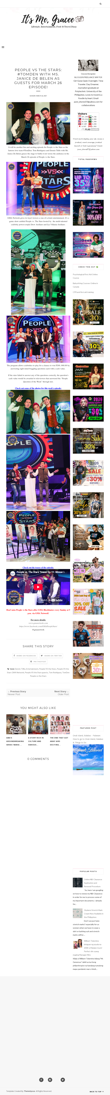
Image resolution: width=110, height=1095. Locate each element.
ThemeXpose (29, 1091)
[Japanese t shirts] (88, 517)
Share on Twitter (53, 656)
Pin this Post (40, 662)
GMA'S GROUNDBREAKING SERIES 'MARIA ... (15, 741)
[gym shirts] (88, 549)
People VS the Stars (47, 669)
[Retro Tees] (88, 388)
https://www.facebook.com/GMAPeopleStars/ (38, 626)
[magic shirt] (88, 225)
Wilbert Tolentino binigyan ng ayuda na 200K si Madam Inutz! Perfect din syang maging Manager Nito (87, 948)
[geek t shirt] (88, 257)
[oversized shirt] (88, 324)
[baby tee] (88, 581)
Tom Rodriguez (55, 672)
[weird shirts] (88, 421)
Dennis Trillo (20, 669)
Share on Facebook (26, 656)
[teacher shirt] (88, 614)
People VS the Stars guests (36, 672)
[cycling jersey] (88, 356)
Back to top (96, 1092)
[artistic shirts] (88, 193)
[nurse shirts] (88, 678)
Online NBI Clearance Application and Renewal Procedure (93, 883)
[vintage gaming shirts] (88, 646)
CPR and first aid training (83, 292)
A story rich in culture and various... (36, 741)
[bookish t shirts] (88, 453)
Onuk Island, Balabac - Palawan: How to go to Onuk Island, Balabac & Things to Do (88, 739)
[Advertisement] (88, 702)
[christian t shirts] (88, 485)
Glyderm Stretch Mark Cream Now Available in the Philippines (93, 913)
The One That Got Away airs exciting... (59, 741)
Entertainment (32, 669)
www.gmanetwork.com (38, 623)
